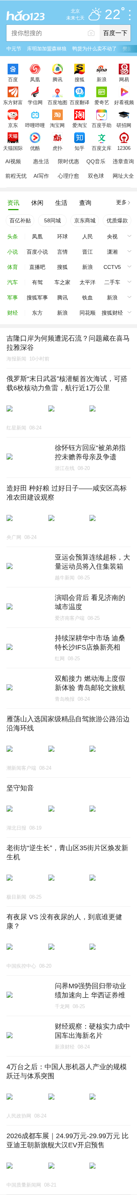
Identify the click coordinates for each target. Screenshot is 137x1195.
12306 (124, 148)
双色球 (96, 176)
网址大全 (123, 176)
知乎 (79, 148)
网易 (124, 79)
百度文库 (102, 148)
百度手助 (102, 125)
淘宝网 (57, 125)
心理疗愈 (68, 176)
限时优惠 (68, 161)
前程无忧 (16, 176)
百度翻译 (79, 102)
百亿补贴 (20, 220)
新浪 (102, 79)
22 (113, 14)
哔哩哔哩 (35, 125)
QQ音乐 (95, 161)
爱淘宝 (79, 125)
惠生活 (41, 161)
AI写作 (41, 176)
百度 (13, 79)
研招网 (123, 125)
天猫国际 (13, 148)
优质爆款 (117, 220)
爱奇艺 (101, 102)
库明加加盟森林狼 (47, 48)
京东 (13, 125)
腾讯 (57, 79)
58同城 (52, 220)
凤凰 (35, 79)
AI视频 (13, 161)
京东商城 (85, 220)
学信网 (35, 102)
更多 (121, 202)
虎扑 (57, 148)
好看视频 (124, 102)
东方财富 (13, 102)
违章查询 (123, 161)
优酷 (35, 148)
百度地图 (57, 102)
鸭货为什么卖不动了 (94, 48)
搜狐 (79, 79)
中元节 (13, 48)
